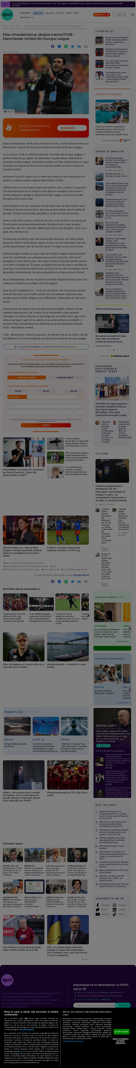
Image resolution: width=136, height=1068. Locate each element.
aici (20, 1051)
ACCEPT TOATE (121, 1031)
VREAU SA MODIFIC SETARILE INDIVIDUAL (121, 1041)
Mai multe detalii (27, 1029)
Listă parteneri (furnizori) (73, 1041)
